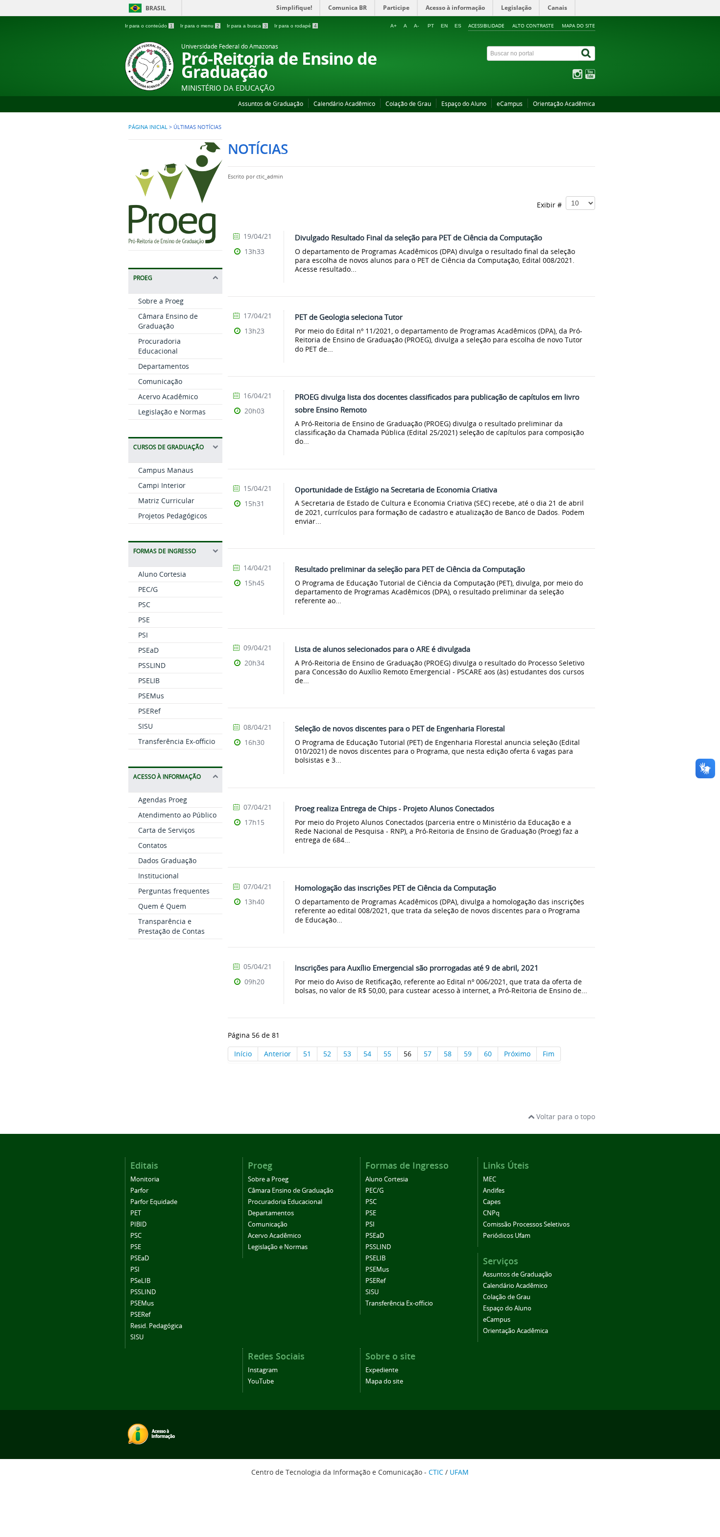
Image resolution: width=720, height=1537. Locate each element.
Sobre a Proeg (161, 301)
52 (327, 1053)
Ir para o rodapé (295, 25)
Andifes (493, 1190)
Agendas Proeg (162, 799)
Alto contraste (533, 25)
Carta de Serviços (166, 830)
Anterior (277, 1053)
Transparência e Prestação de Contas (171, 926)
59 (468, 1053)
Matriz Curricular (166, 500)
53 (347, 1053)
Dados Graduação (167, 860)
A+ (393, 25)
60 (488, 1053)
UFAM (459, 1472)
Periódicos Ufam (506, 1235)
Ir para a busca (247, 25)
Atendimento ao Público (177, 815)
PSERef (149, 711)
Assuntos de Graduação (270, 104)
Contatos (152, 845)
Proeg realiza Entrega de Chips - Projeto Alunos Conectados (394, 808)
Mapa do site (578, 25)
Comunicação (160, 381)
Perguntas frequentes (174, 891)
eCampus (510, 104)
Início (243, 1053)
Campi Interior (162, 485)
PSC (144, 604)
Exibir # (551, 204)
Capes (492, 1202)
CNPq (491, 1213)
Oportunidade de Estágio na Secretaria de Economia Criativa (396, 489)
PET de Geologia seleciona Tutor (349, 317)
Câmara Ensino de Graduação (168, 321)
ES (458, 25)
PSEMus (151, 695)
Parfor (139, 1190)
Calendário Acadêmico (344, 104)
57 (428, 1053)
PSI (143, 635)
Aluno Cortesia (162, 574)
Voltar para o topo (564, 1116)
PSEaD (148, 650)
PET (135, 1213)
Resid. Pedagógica (156, 1326)
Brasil (155, 8)
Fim (548, 1053)
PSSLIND (152, 665)
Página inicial (148, 127)
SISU (145, 726)
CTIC (436, 1472)
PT (431, 25)
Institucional (158, 875)
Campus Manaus (165, 470)
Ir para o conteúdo (149, 25)
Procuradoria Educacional (159, 346)
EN (444, 25)
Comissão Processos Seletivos (526, 1224)
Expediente (381, 1370)
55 (387, 1053)
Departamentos (163, 366)
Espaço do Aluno (463, 104)
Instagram (263, 1370)
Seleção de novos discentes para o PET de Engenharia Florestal (400, 728)
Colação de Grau (408, 104)
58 (448, 1053)
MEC (489, 1179)
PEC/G (148, 589)
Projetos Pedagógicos (172, 515)
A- (416, 25)
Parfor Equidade (153, 1202)
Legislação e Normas (172, 411)
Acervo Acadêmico (168, 396)
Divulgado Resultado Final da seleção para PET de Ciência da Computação (418, 237)
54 (367, 1053)
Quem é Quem (162, 906)
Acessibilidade (486, 25)
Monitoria (144, 1179)
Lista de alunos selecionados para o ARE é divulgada (382, 649)
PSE (144, 619)
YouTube (261, 1381)
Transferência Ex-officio (176, 741)
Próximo (517, 1053)
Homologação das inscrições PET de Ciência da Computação (395, 888)
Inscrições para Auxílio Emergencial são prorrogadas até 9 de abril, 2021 (417, 968)
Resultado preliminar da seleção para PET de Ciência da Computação (410, 569)
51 (307, 1053)
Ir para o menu (199, 25)
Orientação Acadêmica (564, 104)
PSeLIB (140, 1281)
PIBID (138, 1224)
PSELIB (149, 680)
